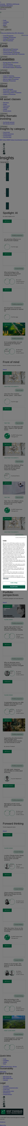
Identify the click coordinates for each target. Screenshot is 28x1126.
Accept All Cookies (14, 586)
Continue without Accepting (20, 537)
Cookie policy (5, 578)
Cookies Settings (13, 582)
